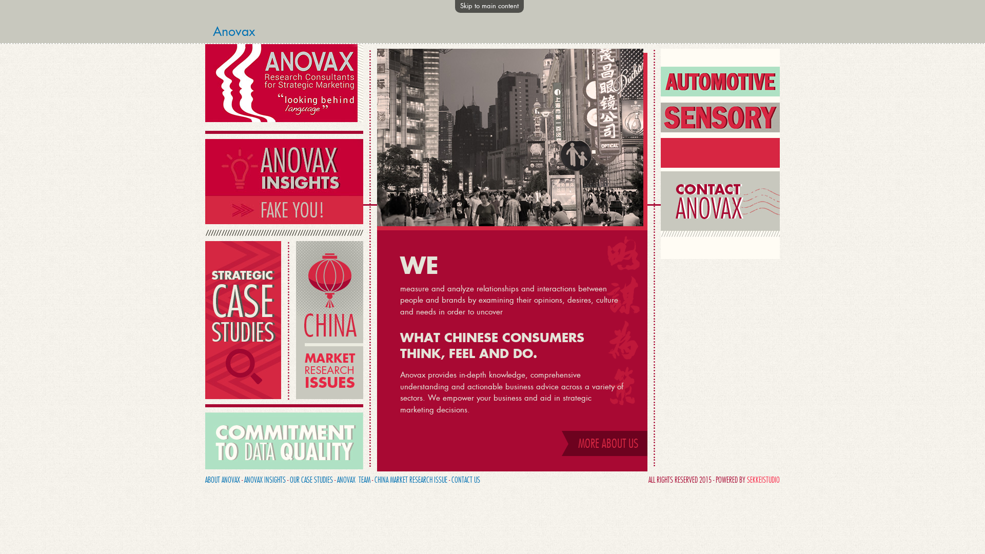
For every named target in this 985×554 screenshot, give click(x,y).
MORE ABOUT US (608, 443)
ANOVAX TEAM (353, 480)
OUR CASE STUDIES (311, 480)
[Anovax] (284, 119)
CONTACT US (465, 480)
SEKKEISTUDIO (763, 480)
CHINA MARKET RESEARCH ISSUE (411, 480)
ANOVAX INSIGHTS (265, 480)
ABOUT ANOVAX (222, 480)
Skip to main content (489, 6)
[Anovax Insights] (284, 221)
